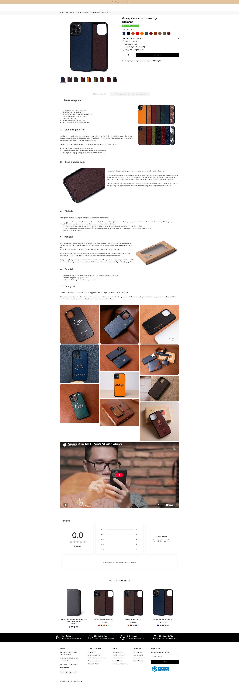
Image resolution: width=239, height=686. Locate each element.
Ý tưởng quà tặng (117, 652)
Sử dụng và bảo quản (139, 94)
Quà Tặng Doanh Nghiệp (119, 664)
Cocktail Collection (139, 658)
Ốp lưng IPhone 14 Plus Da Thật (163, 619)
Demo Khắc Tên (117, 661)
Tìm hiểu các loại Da (118, 655)
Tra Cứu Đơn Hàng (118, 658)
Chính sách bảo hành (94, 661)
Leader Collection (139, 661)
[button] (113, 46)
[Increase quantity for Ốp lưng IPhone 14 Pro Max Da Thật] (133, 55)
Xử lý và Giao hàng (119, 94)
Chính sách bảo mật (94, 655)
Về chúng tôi (91, 652)
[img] (77, 542)
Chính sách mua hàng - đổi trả (97, 658)
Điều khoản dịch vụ (93, 664)
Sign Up (165, 662)
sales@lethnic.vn (65, 668)
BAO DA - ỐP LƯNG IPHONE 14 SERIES (77, 12)
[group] (89, 46)
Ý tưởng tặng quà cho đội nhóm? (119, 2)
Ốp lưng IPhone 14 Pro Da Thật (103, 619)
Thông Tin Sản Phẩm (99, 94)
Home (62, 12)
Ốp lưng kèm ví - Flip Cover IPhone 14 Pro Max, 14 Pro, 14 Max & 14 (74, 620)
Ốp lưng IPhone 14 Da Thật (133, 619)
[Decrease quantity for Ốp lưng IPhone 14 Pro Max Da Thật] (124, 55)
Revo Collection (138, 655)
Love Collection (138, 652)
